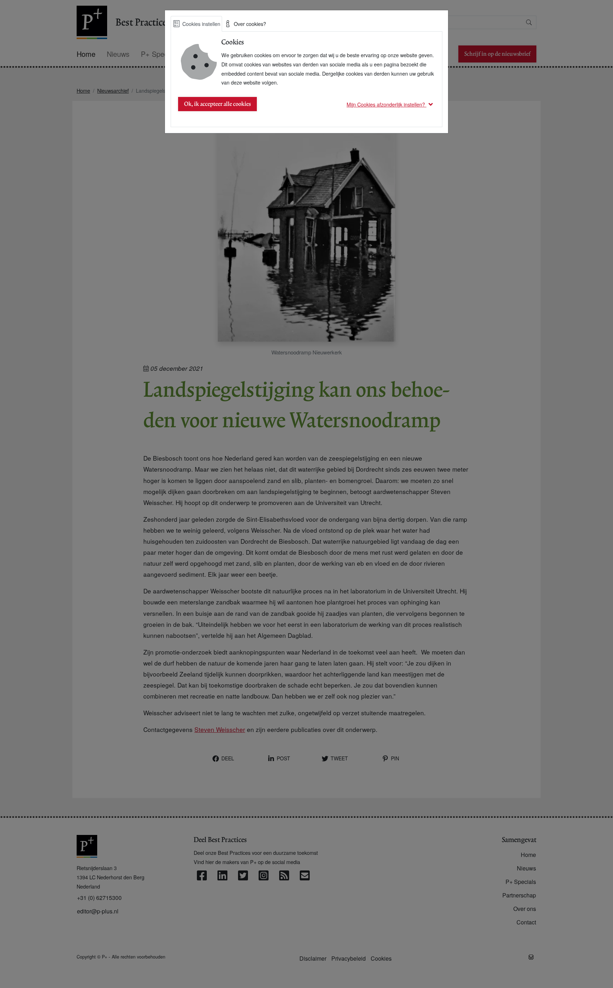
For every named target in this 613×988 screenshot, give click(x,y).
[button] (391, 104)
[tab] (196, 24)
